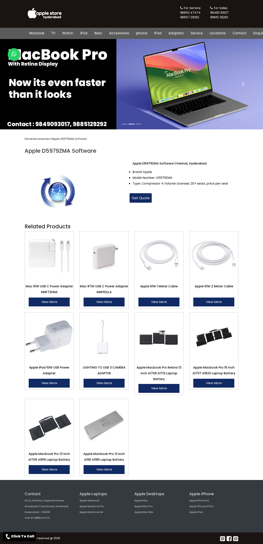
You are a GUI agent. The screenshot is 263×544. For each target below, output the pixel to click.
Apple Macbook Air (91, 512)
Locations (218, 33)
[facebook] (229, 539)
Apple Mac (141, 500)
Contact (239, 33)
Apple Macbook (90, 500)
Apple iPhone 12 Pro (201, 506)
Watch (67, 33)
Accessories (119, 33)
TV (53, 33)
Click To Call (22, 536)
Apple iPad (196, 512)
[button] (19, 84)
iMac (98, 33)
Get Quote (141, 198)
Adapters (176, 33)
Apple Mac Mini (143, 512)
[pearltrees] (235, 539)
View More (49, 302)
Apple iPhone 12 (199, 500)
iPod (83, 33)
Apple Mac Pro (143, 506)
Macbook (36, 33)
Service (197, 33)
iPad (158, 33)
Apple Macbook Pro (92, 506)
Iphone (141, 33)
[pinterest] (222, 539)
